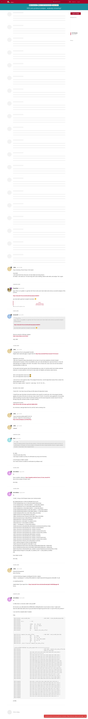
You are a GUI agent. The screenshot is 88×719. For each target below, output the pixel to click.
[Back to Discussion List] (2, 2)
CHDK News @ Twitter (39, 304)
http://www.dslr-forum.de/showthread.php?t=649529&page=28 (44, 584)
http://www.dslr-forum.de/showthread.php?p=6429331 (26, 295)
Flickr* (39, 302)
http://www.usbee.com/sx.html (20, 336)
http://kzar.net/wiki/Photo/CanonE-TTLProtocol (47, 353)
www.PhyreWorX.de (39, 303)
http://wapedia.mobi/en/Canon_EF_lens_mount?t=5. (37, 477)
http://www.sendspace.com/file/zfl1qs (22, 419)
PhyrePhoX (18, 318)
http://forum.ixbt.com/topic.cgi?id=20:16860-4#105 (25, 404)
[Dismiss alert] (85, 716)
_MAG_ (17, 441)
